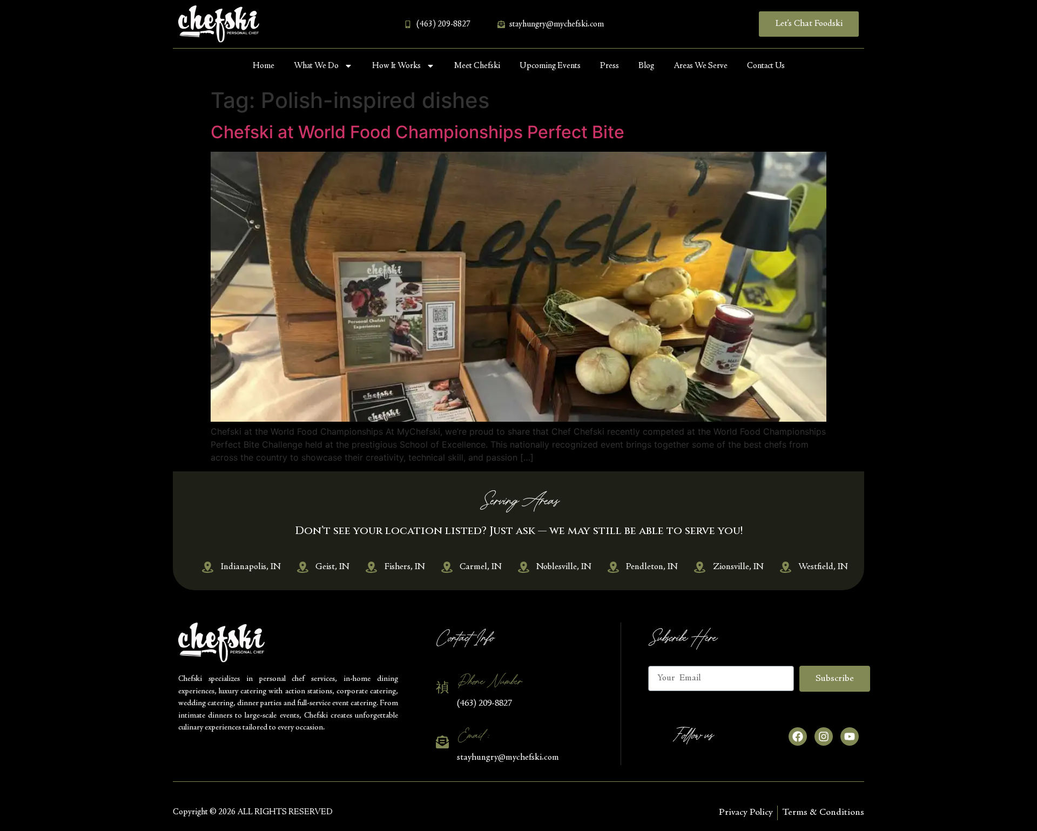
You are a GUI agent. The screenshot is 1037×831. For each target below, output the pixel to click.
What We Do (316, 66)
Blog (646, 66)
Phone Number (489, 681)
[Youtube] (849, 736)
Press (609, 66)
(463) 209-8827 (484, 703)
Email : (472, 735)
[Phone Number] (442, 687)
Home (263, 66)
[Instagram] (823, 736)
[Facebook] (798, 736)
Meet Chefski (477, 66)
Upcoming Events (550, 66)
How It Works (396, 66)
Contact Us (766, 66)
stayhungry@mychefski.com (508, 757)
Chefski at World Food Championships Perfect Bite (417, 132)
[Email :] (442, 741)
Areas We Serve (701, 66)
